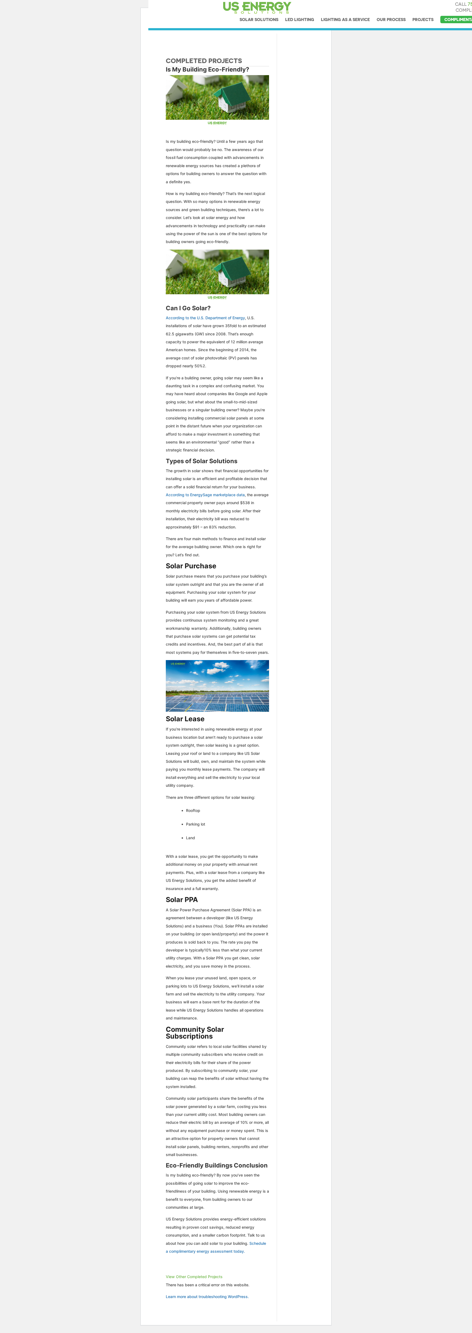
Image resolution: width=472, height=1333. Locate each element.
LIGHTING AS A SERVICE (345, 19)
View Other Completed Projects (194, 1276)
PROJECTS (422, 19)
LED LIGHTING (299, 19)
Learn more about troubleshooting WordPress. (207, 1296)
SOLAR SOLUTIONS (259, 19)
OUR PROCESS (391, 19)
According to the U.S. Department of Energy (205, 317)
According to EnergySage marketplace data (205, 494)
